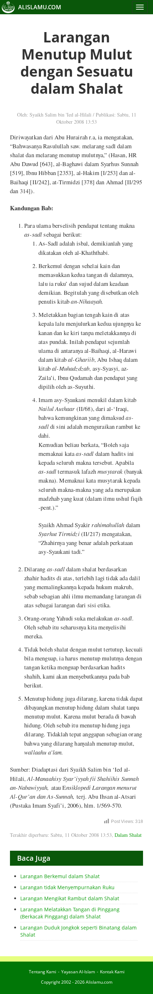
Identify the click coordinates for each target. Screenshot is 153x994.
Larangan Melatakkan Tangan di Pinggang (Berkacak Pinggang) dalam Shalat (70, 913)
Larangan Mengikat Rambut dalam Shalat (69, 898)
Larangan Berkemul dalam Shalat (60, 876)
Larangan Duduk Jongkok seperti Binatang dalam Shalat (78, 931)
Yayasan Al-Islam (78, 972)
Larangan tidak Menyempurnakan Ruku (67, 887)
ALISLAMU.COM (39, 7)
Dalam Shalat (128, 834)
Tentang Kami (42, 972)
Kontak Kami (112, 972)
